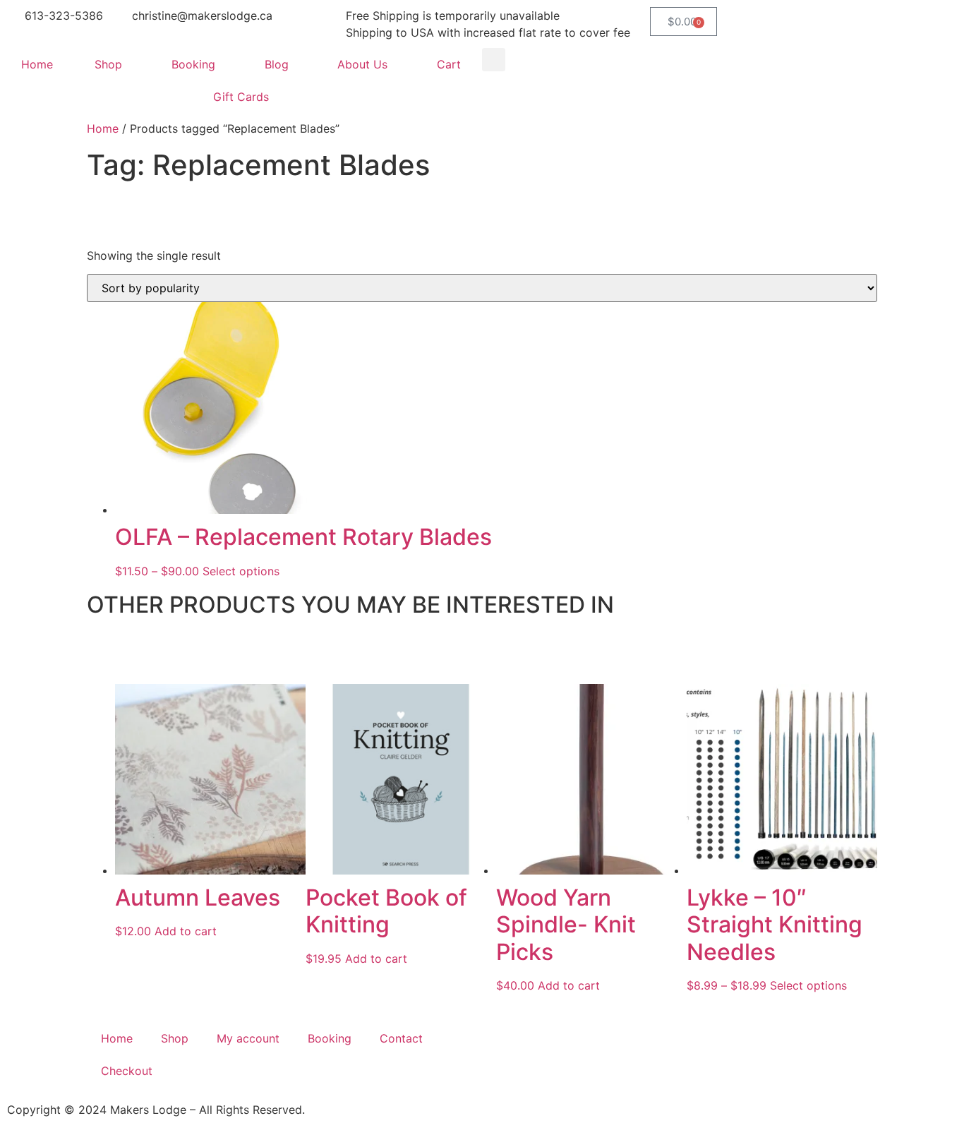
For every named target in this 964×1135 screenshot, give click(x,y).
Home (37, 64)
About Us (362, 64)
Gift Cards (241, 97)
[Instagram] (545, 1052)
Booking (193, 64)
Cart (449, 64)
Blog (277, 64)
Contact (401, 1038)
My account (248, 1038)
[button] (493, 59)
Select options (241, 571)
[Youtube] (584, 1052)
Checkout (126, 1071)
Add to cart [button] (186, 931)
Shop (108, 64)
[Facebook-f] (506, 1052)
